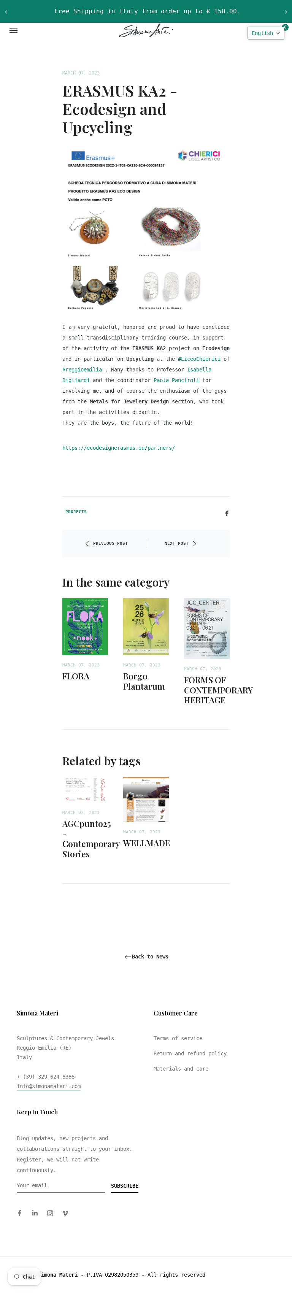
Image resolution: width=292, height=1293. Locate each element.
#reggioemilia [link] (82, 369)
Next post (177, 543)
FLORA (75, 676)
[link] (176, 380)
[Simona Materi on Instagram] (50, 1213)
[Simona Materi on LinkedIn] (35, 1213)
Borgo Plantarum (144, 681)
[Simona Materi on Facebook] (20, 1213)
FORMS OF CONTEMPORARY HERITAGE (218, 690)
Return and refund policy (190, 1053)
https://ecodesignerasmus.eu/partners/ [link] (118, 448)
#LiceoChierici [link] (199, 359)
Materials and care (181, 1069)
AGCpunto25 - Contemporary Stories (91, 838)
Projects (76, 511)
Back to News (150, 956)
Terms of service (178, 1038)
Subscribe (124, 1186)
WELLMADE (146, 843)
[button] (266, 33)
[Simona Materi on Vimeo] (65, 1213)
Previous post (110, 543)
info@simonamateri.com (49, 1086)
